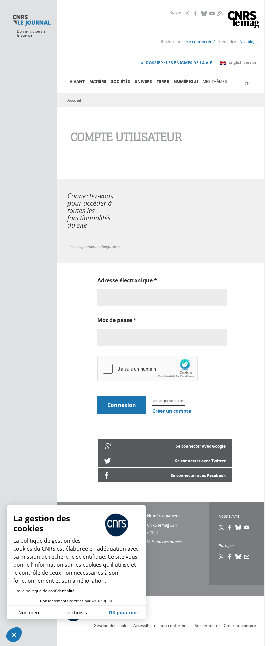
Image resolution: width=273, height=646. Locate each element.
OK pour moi (123, 612)
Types (248, 82)
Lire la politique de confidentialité (44, 591)
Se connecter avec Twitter (200, 461)
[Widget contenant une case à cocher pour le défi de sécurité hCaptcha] (147, 368)
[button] (14, 635)
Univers (143, 81)
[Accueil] (31, 20)
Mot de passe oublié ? (168, 401)
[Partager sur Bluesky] (238, 556)
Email (247, 556)
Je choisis (76, 612)
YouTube (212, 13)
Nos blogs (248, 41)
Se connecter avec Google (201, 446)
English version (243, 62)
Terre (163, 81)
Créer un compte (171, 411)
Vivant (77, 81)
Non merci (30, 612)
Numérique (186, 81)
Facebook (196, 13)
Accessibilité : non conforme (159, 625)
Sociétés (120, 81)
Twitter (187, 13)
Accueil (74, 100)
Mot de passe (116, 320)
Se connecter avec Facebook (198, 475)
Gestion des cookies (113, 625)
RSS (219, 13)
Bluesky (204, 13)
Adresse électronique (127, 280)
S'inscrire (227, 41)
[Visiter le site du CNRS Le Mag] (243, 20)
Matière (97, 81)
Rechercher (172, 41)
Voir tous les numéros (166, 541)
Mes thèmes (215, 81)
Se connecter (199, 41)
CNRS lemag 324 (162, 525)
